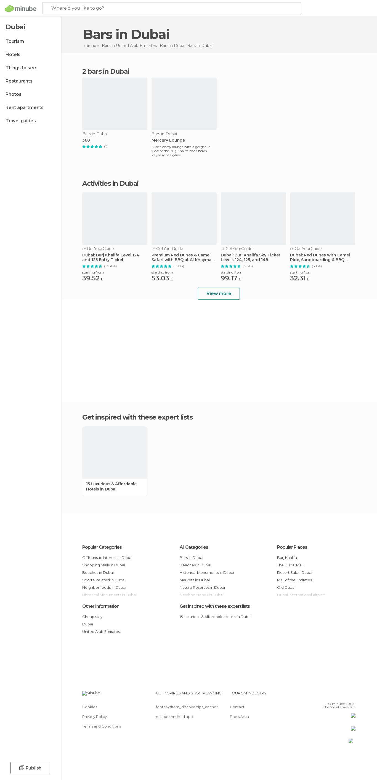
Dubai (87, 624)
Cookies (89, 707)
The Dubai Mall (290, 565)
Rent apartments (25, 107)
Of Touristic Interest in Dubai (107, 557)
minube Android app (174, 716)
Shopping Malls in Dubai (103, 565)
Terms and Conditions (101, 726)
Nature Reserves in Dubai (202, 587)
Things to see (21, 67)
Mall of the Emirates (294, 580)
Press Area (239, 716)
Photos (14, 94)
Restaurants (19, 81)
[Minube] (20, 8)
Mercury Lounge (168, 140)
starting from (93, 272)
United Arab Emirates (101, 631)
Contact (237, 707)
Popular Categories (102, 547)
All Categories (194, 547)
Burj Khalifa (287, 557)
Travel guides (21, 120)
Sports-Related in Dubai (103, 580)
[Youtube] (351, 695)
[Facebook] (324, 695)
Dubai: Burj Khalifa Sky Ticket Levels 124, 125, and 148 (250, 257)
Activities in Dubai (110, 183)
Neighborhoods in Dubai (104, 587)
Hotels (13, 54)
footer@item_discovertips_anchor (187, 707)
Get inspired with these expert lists (215, 606)
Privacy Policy (94, 716)
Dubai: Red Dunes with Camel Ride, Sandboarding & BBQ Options (320, 257)
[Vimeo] (342, 695)
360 (86, 140)
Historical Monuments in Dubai (207, 572)
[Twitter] (333, 695)
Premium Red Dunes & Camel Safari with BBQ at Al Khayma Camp (181, 257)
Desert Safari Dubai (294, 572)
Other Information (100, 606)
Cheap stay (92, 616)
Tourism (15, 41)
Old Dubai (286, 587)
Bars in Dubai (191, 557)
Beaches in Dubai (98, 572)
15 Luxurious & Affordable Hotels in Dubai (111, 486)
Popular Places (292, 547)
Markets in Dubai (195, 580)
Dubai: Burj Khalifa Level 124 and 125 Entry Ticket (110, 257)
